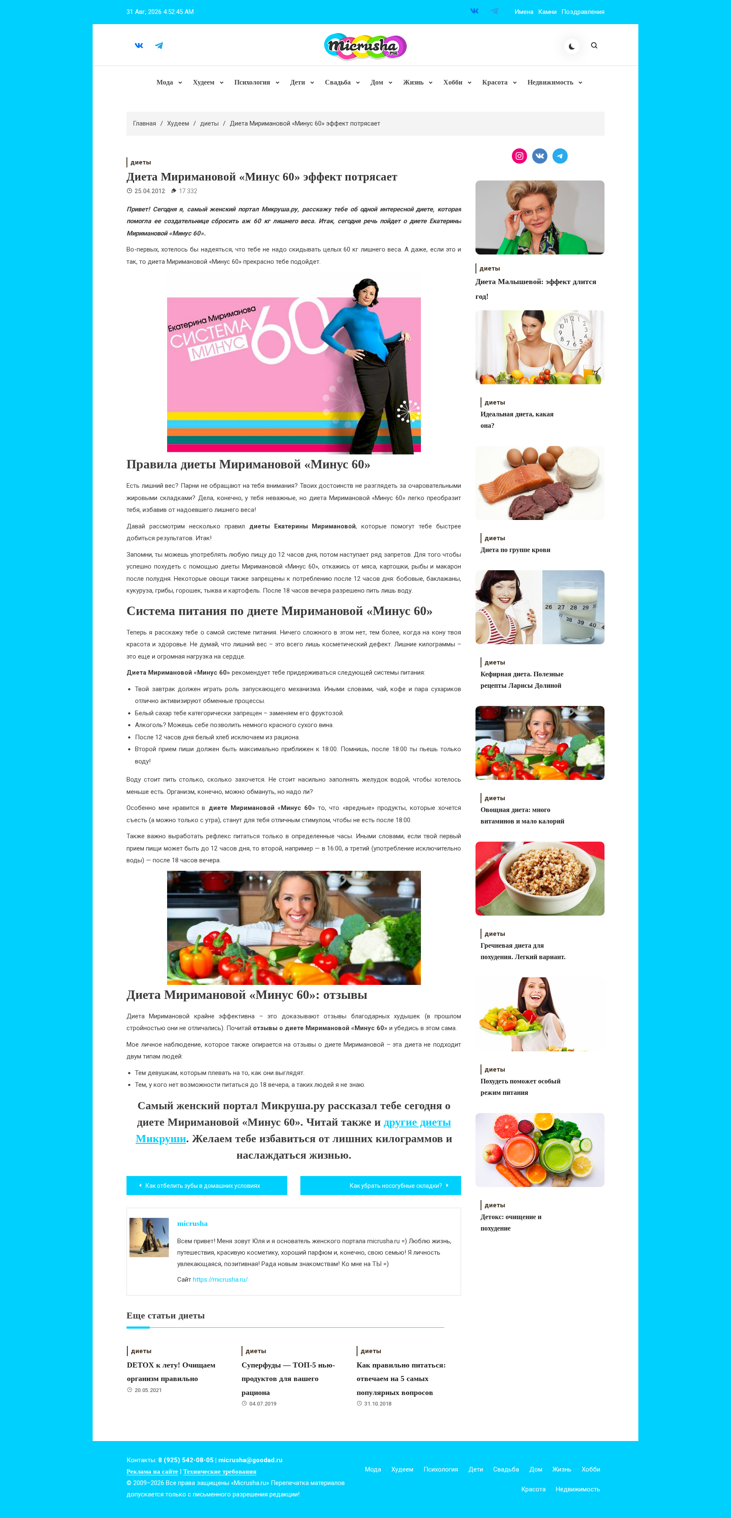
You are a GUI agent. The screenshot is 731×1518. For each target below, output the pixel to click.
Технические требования (219, 1471)
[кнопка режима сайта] (572, 46)
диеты (140, 162)
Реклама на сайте (152, 1471)
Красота (495, 82)
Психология (252, 82)
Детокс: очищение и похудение (511, 1222)
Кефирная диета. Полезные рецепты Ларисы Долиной (522, 679)
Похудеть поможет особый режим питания (521, 1087)
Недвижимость (550, 82)
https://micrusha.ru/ (220, 1279)
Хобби (452, 82)
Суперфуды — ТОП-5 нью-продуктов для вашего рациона (288, 1379)
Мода (165, 82)
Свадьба (338, 82)
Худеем (203, 82)
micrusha (192, 1223)
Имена (523, 12)
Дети (297, 82)
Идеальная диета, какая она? (517, 419)
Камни (547, 12)
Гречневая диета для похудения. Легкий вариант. (523, 951)
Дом (377, 82)
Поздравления (583, 12)
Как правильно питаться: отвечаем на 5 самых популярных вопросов (401, 1379)
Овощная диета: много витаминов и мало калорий (522, 815)
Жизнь (413, 82)
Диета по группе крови (515, 549)
